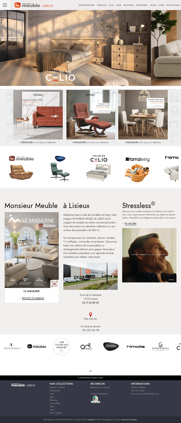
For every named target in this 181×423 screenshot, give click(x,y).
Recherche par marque (100, 387)
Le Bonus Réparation (99, 393)
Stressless (102, 5)
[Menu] (5, 5)
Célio (111, 5)
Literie (161, 5)
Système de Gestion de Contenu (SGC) (76, 419)
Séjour (153, 5)
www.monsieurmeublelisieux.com (145, 393)
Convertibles (142, 5)
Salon (118, 5)
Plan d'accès (90, 319)
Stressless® (55, 390)
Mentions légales (138, 387)
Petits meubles (173, 5)
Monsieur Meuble (87, 5)
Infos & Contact (138, 390)
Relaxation (128, 5)
